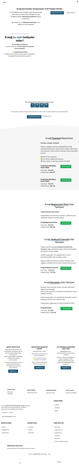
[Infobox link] (10, 392)
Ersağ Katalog (71, 12)
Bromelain (68, 297)
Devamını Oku (66, 367)
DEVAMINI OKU (39, 367)
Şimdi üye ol (13, 371)
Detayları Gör (66, 166)
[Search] (74, 2)
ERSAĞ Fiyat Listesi (57, 12)
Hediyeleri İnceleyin (34, 116)
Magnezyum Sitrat (50, 215)
